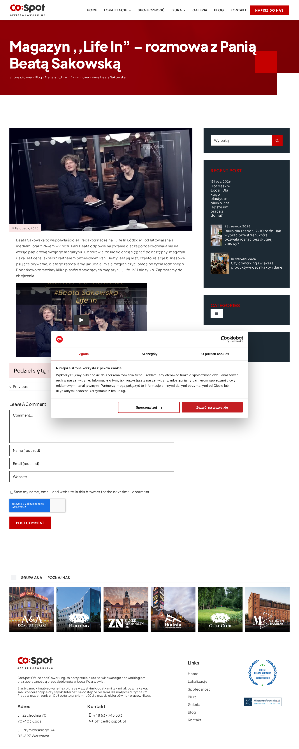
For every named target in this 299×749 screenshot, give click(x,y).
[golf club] (220, 588)
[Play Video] (81, 320)
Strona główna (20, 77)
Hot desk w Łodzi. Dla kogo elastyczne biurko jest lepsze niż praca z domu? (220, 201)
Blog (38, 77)
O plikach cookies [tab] (215, 353)
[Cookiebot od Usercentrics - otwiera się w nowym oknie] (224, 339)
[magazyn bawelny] (267, 588)
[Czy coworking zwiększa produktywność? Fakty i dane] (220, 263)
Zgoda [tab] (84, 353)
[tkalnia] (173, 588)
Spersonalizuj (146, 407)
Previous (20, 386)
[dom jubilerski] (31, 588)
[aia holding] (78, 588)
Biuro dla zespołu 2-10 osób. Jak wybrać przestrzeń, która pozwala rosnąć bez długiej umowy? (253, 237)
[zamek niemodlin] (126, 588)
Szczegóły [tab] (150, 353)
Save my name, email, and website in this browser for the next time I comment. (82, 491)
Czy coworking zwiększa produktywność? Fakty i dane (257, 265)
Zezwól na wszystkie (212, 407)
